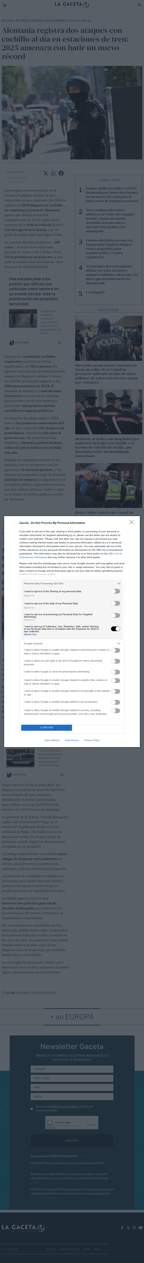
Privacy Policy (92, 740)
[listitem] (72, 583)
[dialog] (72, 631)
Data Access (72, 740)
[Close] (132, 523)
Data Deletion (52, 740)
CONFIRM (46, 727)
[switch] (115, 591)
